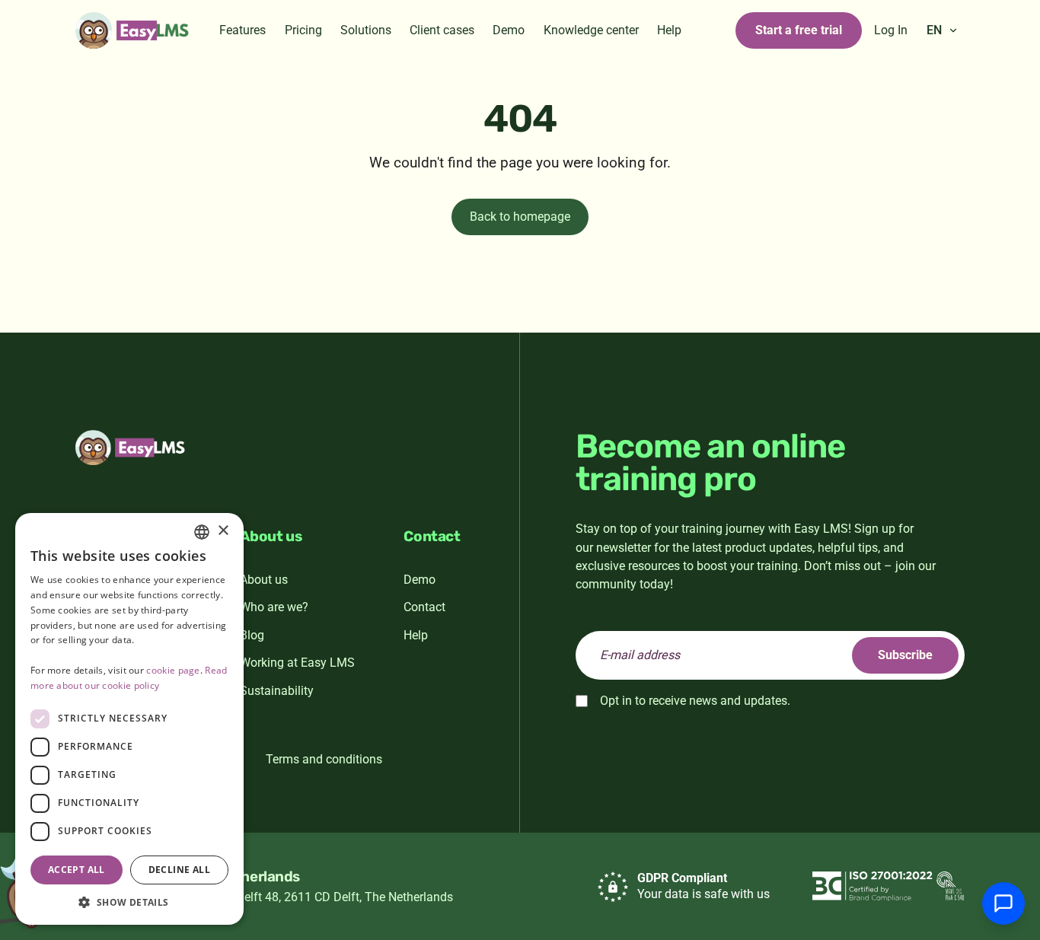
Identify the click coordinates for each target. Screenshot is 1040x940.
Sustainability (277, 690)
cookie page (172, 670)
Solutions (365, 30)
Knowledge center (591, 30)
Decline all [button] (179, 869)
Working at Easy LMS (297, 662)
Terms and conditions (324, 759)
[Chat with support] (1003, 903)
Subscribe (905, 655)
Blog (252, 635)
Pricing (303, 30)
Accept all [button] (76, 869)
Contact (424, 607)
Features (242, 30)
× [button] (222, 531)
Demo (509, 30)
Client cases (442, 30)
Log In (891, 30)
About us (264, 579)
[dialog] (129, 719)
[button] (129, 902)
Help (669, 30)
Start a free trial (798, 30)
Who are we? (274, 607)
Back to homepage (520, 216)
